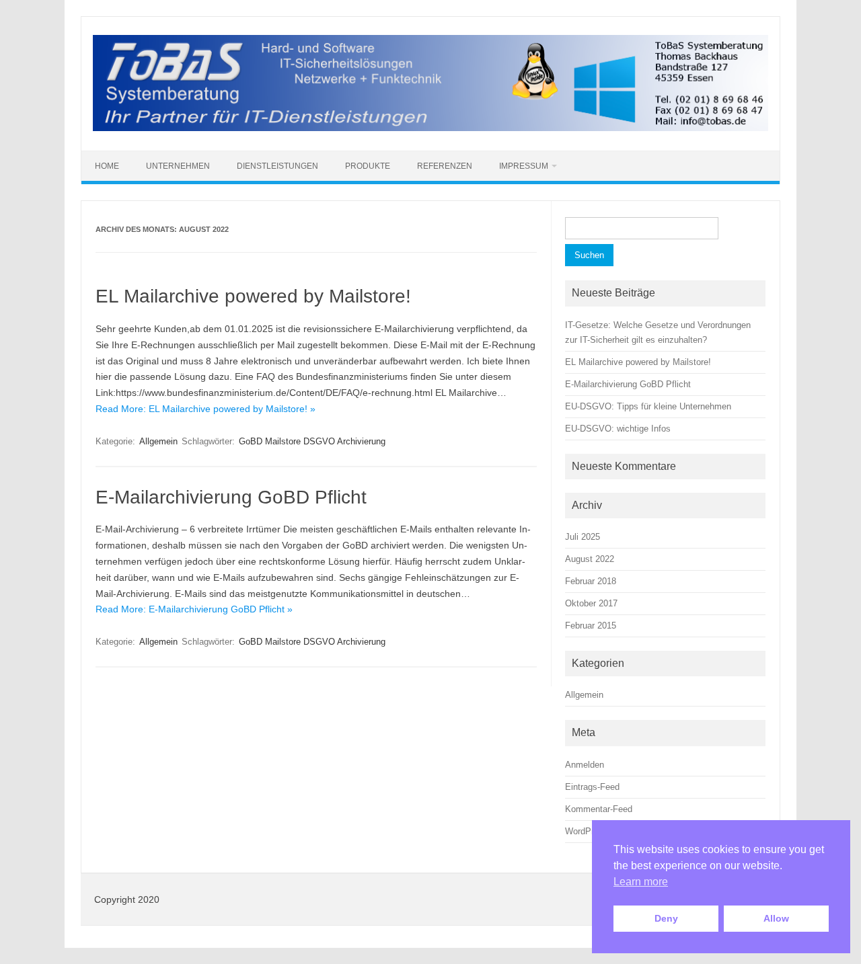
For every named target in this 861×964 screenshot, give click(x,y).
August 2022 (589, 559)
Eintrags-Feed (592, 787)
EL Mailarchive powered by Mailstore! (253, 296)
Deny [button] (666, 918)
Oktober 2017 (591, 603)
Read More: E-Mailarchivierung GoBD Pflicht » (194, 609)
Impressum (523, 166)
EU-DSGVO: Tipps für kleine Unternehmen (648, 406)
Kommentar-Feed (598, 809)
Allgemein (158, 441)
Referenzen (444, 166)
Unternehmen (178, 166)
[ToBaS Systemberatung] (430, 127)
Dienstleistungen (277, 166)
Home (107, 166)
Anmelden (584, 765)
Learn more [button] (640, 881)
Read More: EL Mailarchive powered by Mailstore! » (205, 408)
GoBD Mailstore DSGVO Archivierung (312, 441)
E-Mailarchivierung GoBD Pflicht (231, 497)
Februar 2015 (590, 625)
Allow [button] (776, 918)
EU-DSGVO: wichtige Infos (618, 429)
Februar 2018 (590, 581)
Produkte (367, 166)
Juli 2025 (582, 537)
